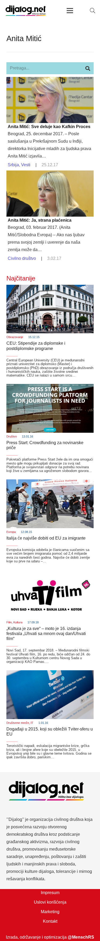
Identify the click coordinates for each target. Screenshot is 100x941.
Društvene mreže (17, 722)
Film (9, 622)
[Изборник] (70, 10)
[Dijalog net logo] (25, 10)
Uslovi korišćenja (50, 902)
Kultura (17, 622)
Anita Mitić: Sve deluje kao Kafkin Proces (49, 126)
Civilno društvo (22, 258)
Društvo (11, 436)
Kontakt (50, 921)
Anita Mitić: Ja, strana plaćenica (39, 220)
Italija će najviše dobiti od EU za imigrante (46, 538)
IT (32, 722)
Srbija (13, 165)
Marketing (50, 911)
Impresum (50, 892)
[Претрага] (88, 68)
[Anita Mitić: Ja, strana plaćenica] (50, 174)
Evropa (11, 531)
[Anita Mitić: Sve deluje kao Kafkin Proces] (50, 80)
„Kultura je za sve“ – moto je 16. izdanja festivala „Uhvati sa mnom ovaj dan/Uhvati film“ (46, 633)
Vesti (25, 165)
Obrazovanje (14, 337)
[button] (92, 10)
